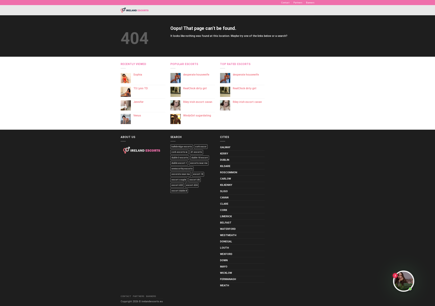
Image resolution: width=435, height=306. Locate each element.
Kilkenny (226, 185)
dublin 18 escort (199, 157)
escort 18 (198, 174)
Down (224, 260)
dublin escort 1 (179, 163)
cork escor (200, 146)
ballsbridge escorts (181, 146)
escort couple (178, 179)
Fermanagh (228, 279)
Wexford (226, 254)
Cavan (224, 197)
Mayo (223, 266)
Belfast (225, 222)
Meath (224, 285)
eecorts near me (198, 163)
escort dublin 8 (179, 190)
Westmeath (228, 235)
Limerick (226, 216)
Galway (225, 147)
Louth (224, 247)
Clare (224, 203)
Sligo (224, 191)
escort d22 (177, 185)
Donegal (226, 241)
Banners (310, 2)
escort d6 (194, 179)
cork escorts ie (179, 152)
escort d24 (191, 185)
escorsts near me (180, 174)
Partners (297, 2)
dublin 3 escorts (179, 157)
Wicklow (226, 272)
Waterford (228, 228)
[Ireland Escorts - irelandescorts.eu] (135, 10)
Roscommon (228, 172)
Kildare (225, 166)
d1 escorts (196, 152)
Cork (223, 210)
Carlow (225, 178)
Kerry (224, 153)
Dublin (224, 159)
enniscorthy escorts (182, 168)
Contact (285, 2)
